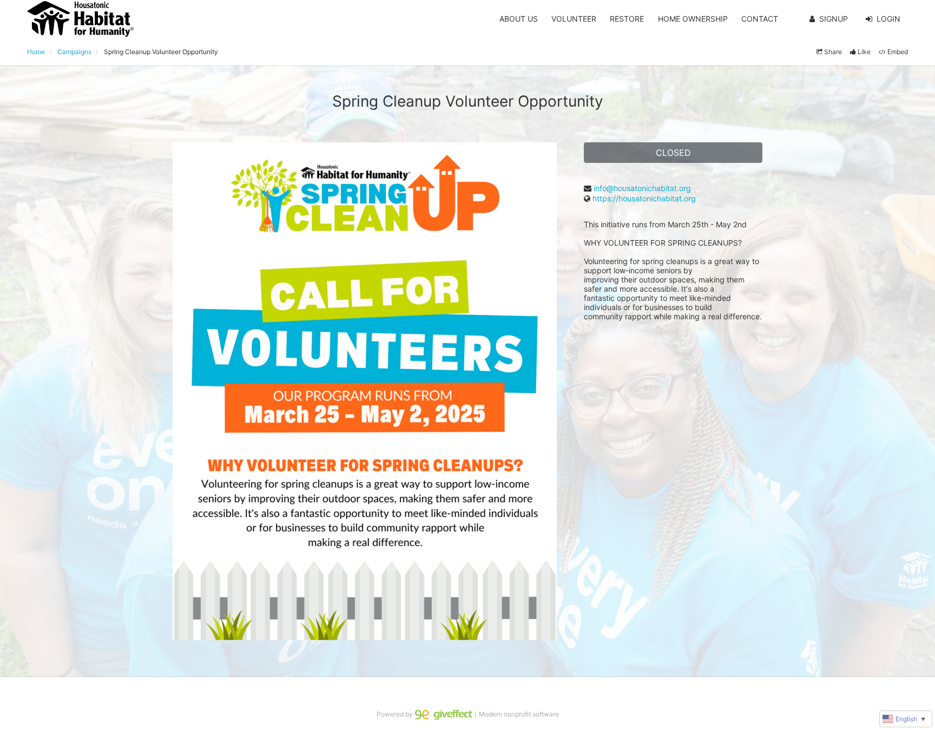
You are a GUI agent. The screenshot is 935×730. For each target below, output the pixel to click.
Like (864, 52)
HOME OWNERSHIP (693, 18)
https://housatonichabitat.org (644, 198)
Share (833, 52)
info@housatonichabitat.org (642, 188)
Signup (833, 18)
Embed (897, 52)
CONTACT (759, 18)
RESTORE (627, 18)
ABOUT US (518, 18)
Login (888, 18)
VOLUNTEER (573, 18)
